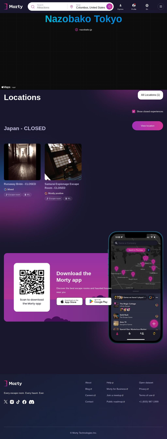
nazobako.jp (85, 29)
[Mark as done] (27, 162)
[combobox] (91, 7)
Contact (89, 401)
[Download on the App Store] (69, 301)
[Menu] (161, 6)
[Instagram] (12, 402)
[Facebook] (24, 402)
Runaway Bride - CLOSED (20, 184)
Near (78, 5)
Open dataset (146, 382)
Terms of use (145, 395)
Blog (87, 389)
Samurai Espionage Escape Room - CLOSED (62, 186)
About (88, 382)
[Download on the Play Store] (98, 301)
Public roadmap (115, 401)
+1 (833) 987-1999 (149, 401)
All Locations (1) (150, 95)
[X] (6, 402)
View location (147, 125)
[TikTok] (18, 402)
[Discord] (31, 402)
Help (109, 382)
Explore (120, 9)
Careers (89, 395)
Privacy (143, 389)
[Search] (109, 6)
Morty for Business (116, 389)
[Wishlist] (18, 162)
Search (40, 5)
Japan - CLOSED (25, 128)
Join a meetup (114, 395)
